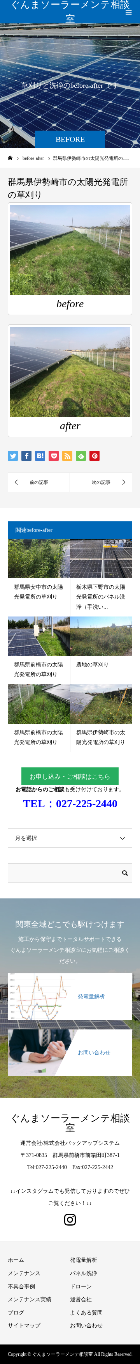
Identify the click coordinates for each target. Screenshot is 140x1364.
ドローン (81, 1287)
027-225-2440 (86, 803)
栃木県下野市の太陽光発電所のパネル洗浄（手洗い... (100, 596)
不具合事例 (21, 1287)
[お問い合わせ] (70, 1034)
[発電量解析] (70, 978)
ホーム (16, 1260)
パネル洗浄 (83, 1273)
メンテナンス (24, 1273)
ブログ (16, 1313)
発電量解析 (83, 1260)
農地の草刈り (92, 665)
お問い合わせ (86, 1326)
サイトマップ (24, 1326)
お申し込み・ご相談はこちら (70, 776)
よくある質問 (86, 1313)
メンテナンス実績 (29, 1299)
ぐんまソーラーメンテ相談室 (70, 11)
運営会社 (81, 1299)
